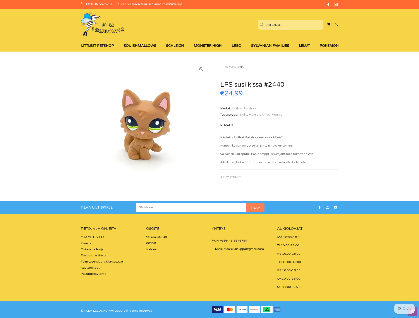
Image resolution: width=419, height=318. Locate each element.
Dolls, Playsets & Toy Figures (261, 114)
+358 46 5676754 (99, 4)
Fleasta (86, 243)
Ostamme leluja (92, 249)
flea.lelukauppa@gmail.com (244, 249)
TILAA (255, 207)
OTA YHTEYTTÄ (93, 237)
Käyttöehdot (90, 268)
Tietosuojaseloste (93, 255)
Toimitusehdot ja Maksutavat (102, 261)
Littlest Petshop (244, 108)
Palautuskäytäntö (93, 274)
